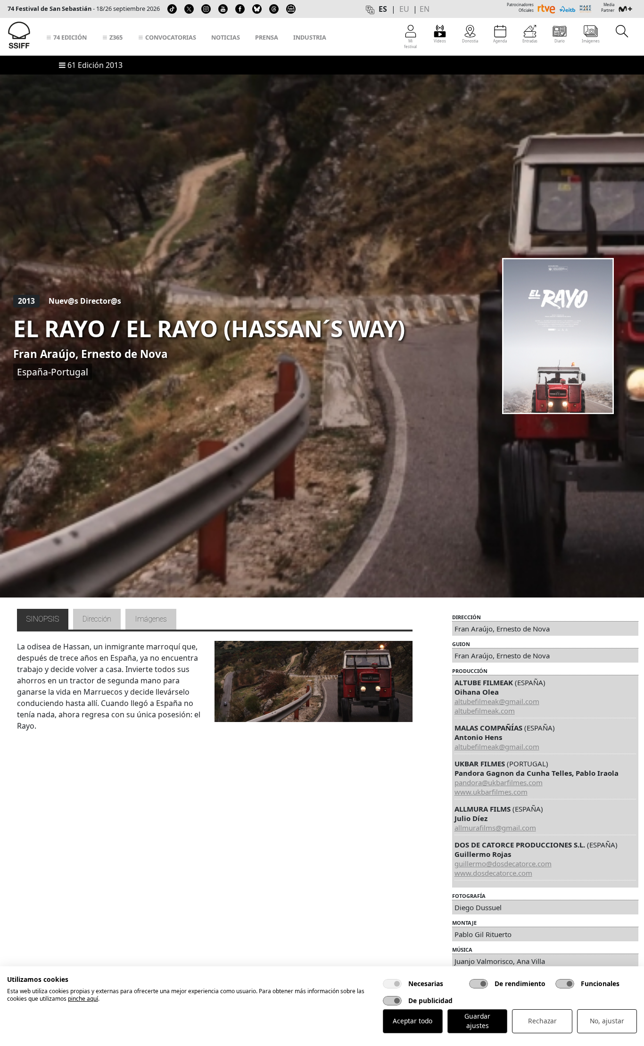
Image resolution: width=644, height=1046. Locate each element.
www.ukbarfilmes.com (491, 792)
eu (404, 9)
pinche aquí (83, 999)
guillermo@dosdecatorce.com (503, 863)
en (424, 9)
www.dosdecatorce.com (493, 873)
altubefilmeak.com (484, 710)
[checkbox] (392, 983)
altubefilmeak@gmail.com (496, 701)
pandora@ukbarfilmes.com (498, 782)
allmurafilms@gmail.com (495, 827)
